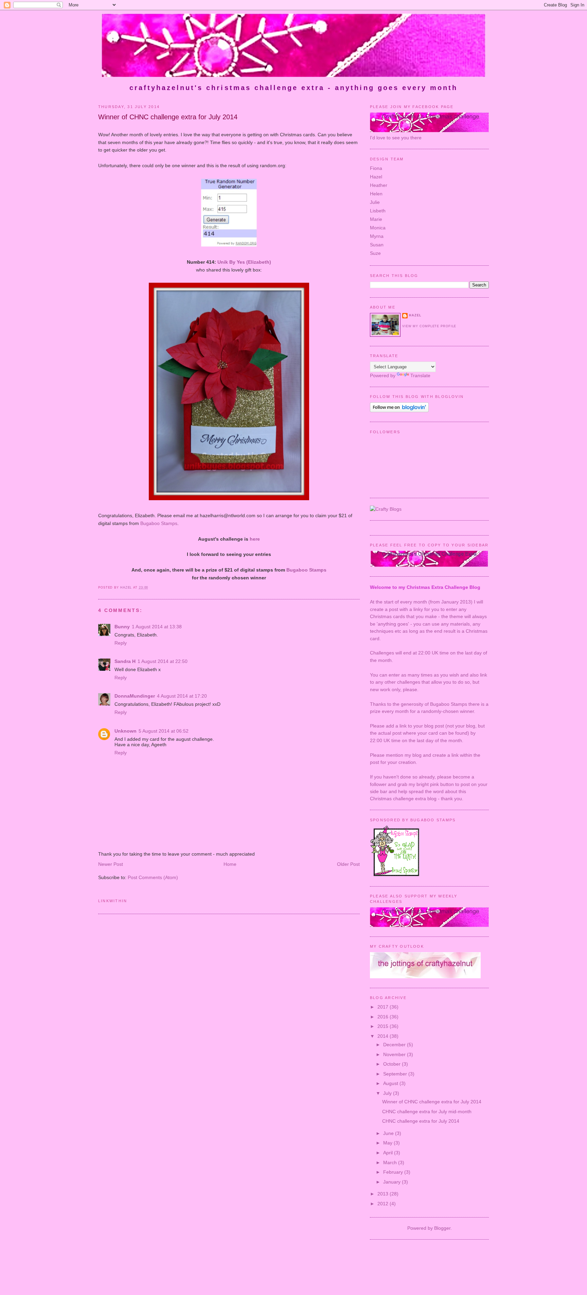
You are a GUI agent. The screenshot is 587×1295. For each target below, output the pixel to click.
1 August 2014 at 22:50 (163, 661)
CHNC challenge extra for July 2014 (420, 1121)
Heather (378, 185)
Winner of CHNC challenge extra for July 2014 (431, 1101)
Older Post (348, 864)
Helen (376, 193)
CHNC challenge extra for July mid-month (427, 1111)
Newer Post (110, 864)
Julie (375, 202)
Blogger (442, 1228)
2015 (383, 1026)
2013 (383, 1193)
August (391, 1083)
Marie (376, 219)
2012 (383, 1203)
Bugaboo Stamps (158, 523)
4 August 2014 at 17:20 (182, 696)
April (388, 1152)
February (393, 1172)
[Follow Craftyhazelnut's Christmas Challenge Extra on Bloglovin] (399, 410)
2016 (383, 1016)
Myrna (377, 236)
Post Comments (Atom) (153, 877)
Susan (377, 244)
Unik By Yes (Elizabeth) (244, 262)
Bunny (122, 626)
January (392, 1182)
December (395, 1044)
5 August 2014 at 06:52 (164, 731)
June (389, 1133)
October (392, 1064)
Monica (378, 227)
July (388, 1093)
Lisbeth (378, 210)
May (388, 1142)
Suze (375, 253)
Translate (420, 375)
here (255, 539)
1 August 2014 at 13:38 (157, 626)
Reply (120, 643)
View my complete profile (429, 326)
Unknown (125, 731)
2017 (383, 1007)
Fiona (376, 168)
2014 (383, 1036)
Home (230, 864)
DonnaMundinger (134, 696)
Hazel (376, 176)
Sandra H (125, 661)
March (390, 1162)
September (395, 1074)
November (395, 1054)
